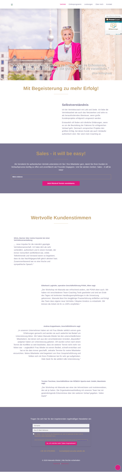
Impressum (56, 463)
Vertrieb (63, 4)
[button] (61, 177)
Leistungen (88, 4)
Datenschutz (65, 463)
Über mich (99, 4)
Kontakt (109, 4)
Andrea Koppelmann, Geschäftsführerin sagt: (62, 326)
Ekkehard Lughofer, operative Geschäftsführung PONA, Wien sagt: (68, 286)
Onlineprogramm (75, 4)
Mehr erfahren (17, 177)
